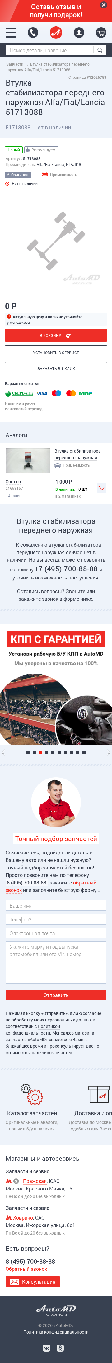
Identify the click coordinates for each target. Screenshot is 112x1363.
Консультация (38, 1281)
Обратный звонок (26, 1268)
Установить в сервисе (56, 352)
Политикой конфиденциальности (33, 1029)
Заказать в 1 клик (56, 368)
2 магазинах (69, 496)
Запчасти (14, 64)
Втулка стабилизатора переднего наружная (77, 454)
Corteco (13, 481)
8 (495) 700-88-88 (33, 32)
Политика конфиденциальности (56, 1332)
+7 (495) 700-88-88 (67, 568)
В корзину (50, 335)
